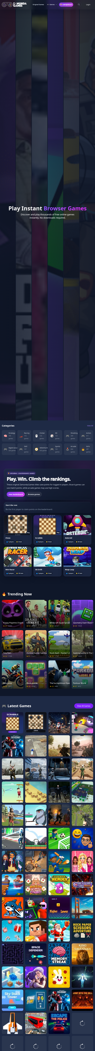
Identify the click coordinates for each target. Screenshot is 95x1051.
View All (90, 426)
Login (88, 4)
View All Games (83, 706)
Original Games (38, 5)
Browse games (34, 494)
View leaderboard (16, 494)
